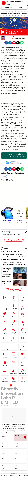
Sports (12, 38)
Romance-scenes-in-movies (8, 10)
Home (7, 38)
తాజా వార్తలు (7, 231)
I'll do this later (8, 7)
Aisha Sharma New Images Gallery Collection (7, 270)
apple (7, 144)
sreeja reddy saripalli (6, 13)
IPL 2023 (4, 176)
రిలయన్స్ (3, 77)
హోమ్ (20, 136)
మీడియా (24, 77)
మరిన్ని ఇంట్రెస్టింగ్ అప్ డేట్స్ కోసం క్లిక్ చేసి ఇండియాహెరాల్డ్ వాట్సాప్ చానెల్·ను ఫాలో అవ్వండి (14, 156)
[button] (6, 43)
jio (1, 93)
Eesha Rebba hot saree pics (11, 252)
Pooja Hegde (20, 10)
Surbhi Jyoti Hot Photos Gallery (6, 276)
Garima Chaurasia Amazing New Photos (14, 257)
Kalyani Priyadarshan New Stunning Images (13, 259)
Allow (20, 7)
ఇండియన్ (18, 50)
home (1, 475)
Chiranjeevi (24, 13)
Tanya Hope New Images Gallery (6, 282)
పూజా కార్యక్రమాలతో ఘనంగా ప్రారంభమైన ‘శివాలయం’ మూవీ (12, 235)
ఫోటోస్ (6, 248)
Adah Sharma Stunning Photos (12, 262)
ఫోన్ (9, 128)
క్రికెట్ (4, 48)
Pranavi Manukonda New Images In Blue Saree (14, 265)
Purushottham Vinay (11, 37)
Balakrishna (16, 13)
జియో (11, 109)
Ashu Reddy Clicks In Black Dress (12, 254)
